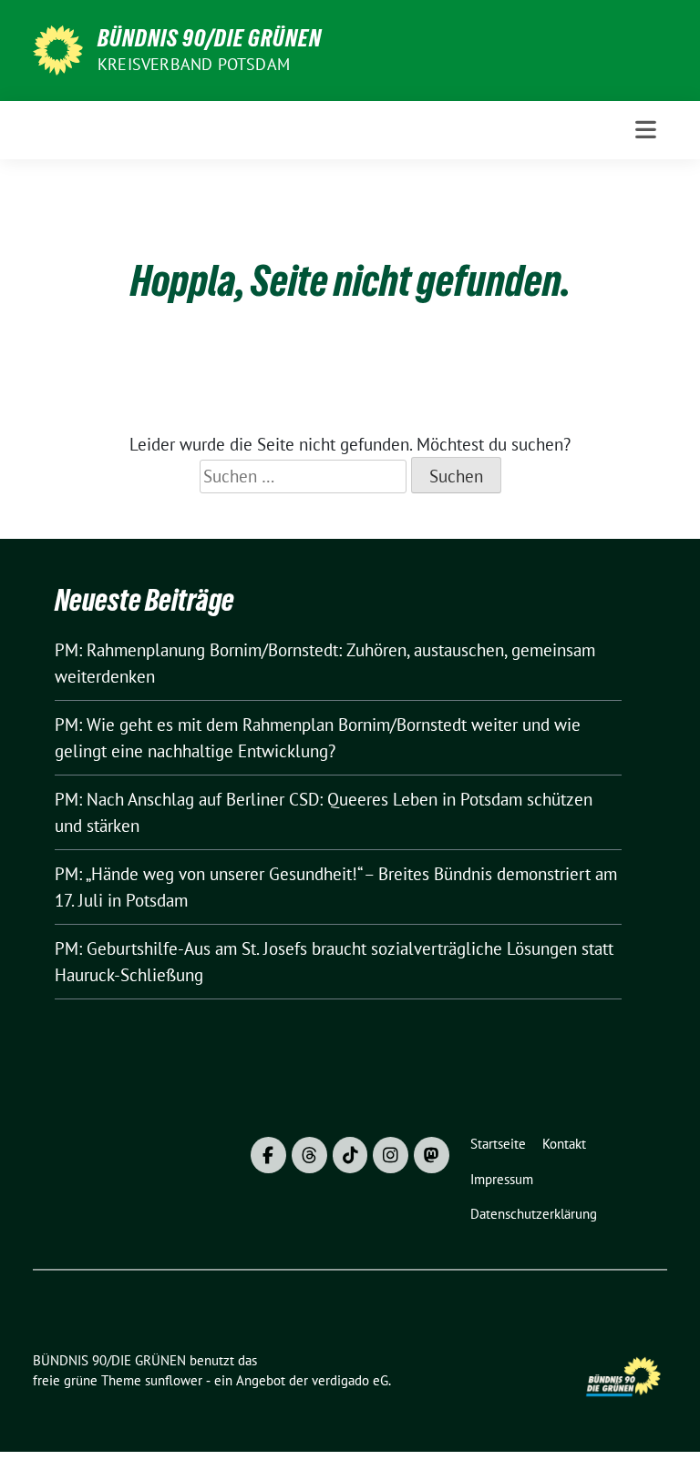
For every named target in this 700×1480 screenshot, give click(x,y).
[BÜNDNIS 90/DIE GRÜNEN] (58, 48)
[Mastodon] (431, 1155)
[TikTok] (350, 1155)
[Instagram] (390, 1155)
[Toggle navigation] (645, 130)
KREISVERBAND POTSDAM (194, 64)
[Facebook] (268, 1155)
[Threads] (309, 1155)
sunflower (173, 1380)
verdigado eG (350, 1380)
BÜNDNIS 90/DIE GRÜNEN (210, 38)
